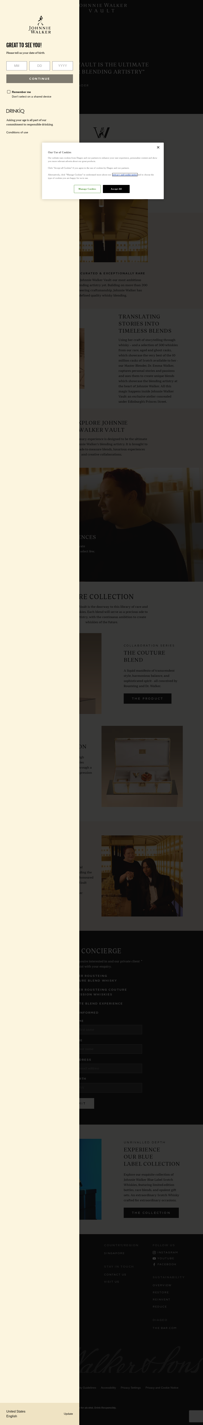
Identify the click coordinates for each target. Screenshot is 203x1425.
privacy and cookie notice (125, 174)
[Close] (158, 147)
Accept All (116, 189)
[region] (103, 171)
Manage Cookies (87, 189)
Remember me (21, 92)
